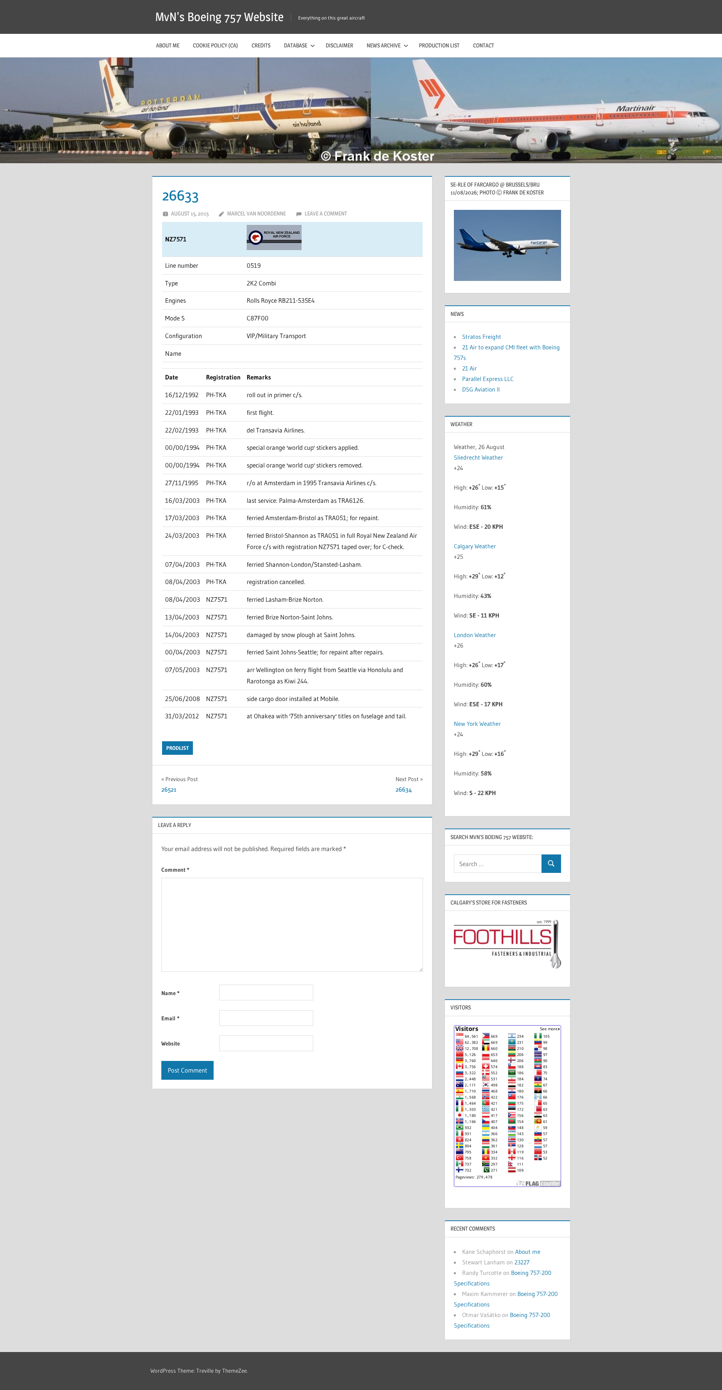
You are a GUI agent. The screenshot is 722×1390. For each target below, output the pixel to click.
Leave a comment (326, 213)
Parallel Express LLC (488, 378)
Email (170, 1018)
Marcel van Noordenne (256, 213)
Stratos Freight (481, 336)
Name (170, 993)
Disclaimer (339, 45)
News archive (383, 45)
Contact (483, 45)
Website (170, 1043)
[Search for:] (498, 863)
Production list (439, 45)
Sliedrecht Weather (478, 457)
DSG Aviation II (481, 389)
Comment (175, 869)
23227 (521, 1262)
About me (167, 45)
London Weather (475, 635)
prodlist (177, 748)
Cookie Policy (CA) (215, 45)
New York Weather (477, 723)
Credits (261, 45)
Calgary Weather (475, 546)
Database (295, 45)
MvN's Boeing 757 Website (219, 16)
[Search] (551, 863)
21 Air (469, 368)
